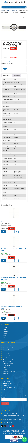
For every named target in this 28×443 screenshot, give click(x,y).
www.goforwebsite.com (14, 434)
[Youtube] (13, 426)
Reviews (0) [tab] (16, 75)
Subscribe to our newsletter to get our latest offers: (13, 396)
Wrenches (15, 10)
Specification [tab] (6, 75)
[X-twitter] (2, 426)
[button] (24, 17)
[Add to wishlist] (5, 69)
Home (2, 10)
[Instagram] (5, 426)
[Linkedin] (10, 426)
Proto (8, 48)
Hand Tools (8, 10)
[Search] (25, 7)
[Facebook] (7, 426)
